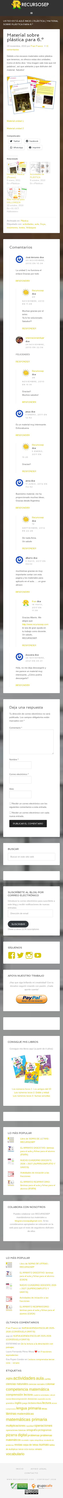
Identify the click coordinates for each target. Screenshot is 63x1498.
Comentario (15, 728)
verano (38, 1449)
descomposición (19, 1399)
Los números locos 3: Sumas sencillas (31, 1096)
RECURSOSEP (31, 4)
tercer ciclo (23, 1449)
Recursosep (38, 290)
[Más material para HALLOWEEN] (17, 192)
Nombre (14, 759)
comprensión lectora (19, 1394)
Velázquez (31, 227)
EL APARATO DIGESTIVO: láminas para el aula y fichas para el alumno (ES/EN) (37, 1151)
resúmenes (12, 227)
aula (37, 224)
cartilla (47, 1379)
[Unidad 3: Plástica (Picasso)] (17, 167)
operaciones (43, 1425)
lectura (46, 1402)
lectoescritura (35, 1403)
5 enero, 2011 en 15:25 (32, 454)
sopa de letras (30, 1444)
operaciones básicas (16, 1430)
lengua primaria (28, 1408)
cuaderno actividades (41, 1395)
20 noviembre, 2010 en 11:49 (33, 300)
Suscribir (18, 924)
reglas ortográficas (36, 1440)
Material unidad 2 (15, 128)
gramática (10, 1403)
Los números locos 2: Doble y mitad (31, 1092)
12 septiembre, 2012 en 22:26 (33, 527)
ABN (9, 1378)
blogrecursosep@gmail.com (28, 1221)
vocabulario (15, 1454)
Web (11, 789)
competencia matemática (27, 1389)
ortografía (31, 1430)
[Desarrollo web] (41, 1488)
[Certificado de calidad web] (19, 1488)
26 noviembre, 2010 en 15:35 (33, 381)
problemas (34, 1435)
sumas (44, 1444)
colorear (50, 1383)
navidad (30, 1426)
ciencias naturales (17, 1383)
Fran (34, 601)
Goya (42, 224)
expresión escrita (44, 1399)
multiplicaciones (15, 1425)
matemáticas (25, 1413)
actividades (28, 224)
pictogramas (44, 1430)
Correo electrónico (19, 774)
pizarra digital (16, 1435)
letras (44, 1408)
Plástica (24, 220)
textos (22, 227)
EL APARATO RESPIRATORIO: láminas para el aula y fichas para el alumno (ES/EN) (37, 1185)
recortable (25, 1440)
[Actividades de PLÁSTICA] (40, 167)
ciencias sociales (37, 1384)
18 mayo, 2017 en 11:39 (37, 607)
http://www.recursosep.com (35, 624)
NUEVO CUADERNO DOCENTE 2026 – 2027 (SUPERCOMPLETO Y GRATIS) (37, 1163)
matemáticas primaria (26, 1419)
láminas (11, 1413)
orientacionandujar (35, 338)
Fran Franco (12, 1328)
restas (18, 1444)
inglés (18, 1402)
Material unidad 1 (15, 121)
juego (25, 1403)
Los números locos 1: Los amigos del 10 (31, 1089)
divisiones (32, 1399)
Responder (23, 281)
